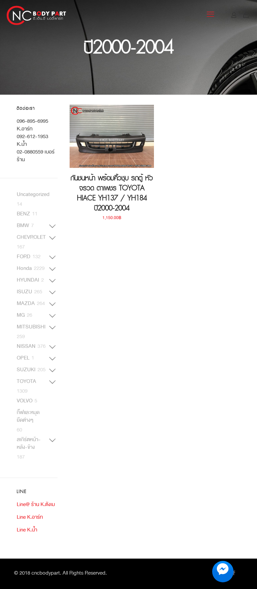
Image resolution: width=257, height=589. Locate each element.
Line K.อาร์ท (30, 517)
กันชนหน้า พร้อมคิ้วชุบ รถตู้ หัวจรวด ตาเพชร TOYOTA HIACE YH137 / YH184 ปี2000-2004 (112, 193)
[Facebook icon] (233, 573)
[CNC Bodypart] (37, 15)
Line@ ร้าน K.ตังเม (36, 504)
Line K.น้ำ (27, 529)
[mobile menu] (210, 15)
